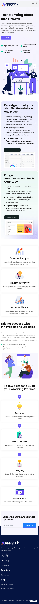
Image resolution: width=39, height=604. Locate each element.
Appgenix (33, 600)
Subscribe (29, 525)
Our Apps (6, 37)
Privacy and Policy (7, 588)
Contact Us (5, 575)
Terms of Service (7, 585)
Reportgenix (5, 565)
